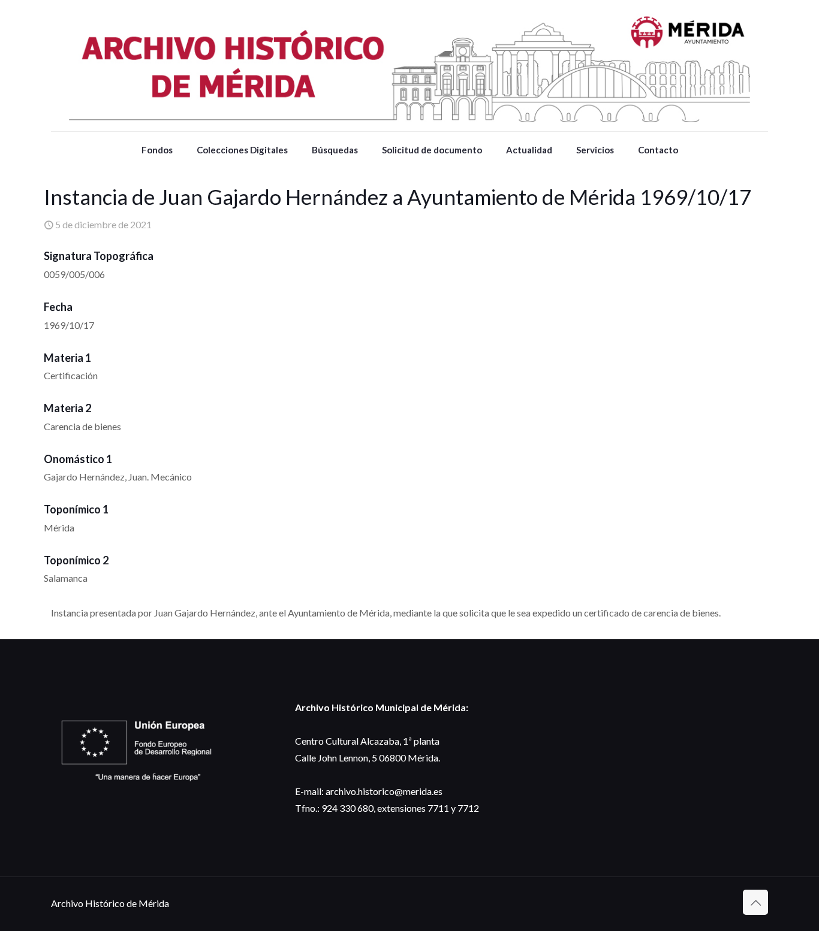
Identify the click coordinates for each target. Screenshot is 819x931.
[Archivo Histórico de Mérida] (409, 65)
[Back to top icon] (755, 902)
